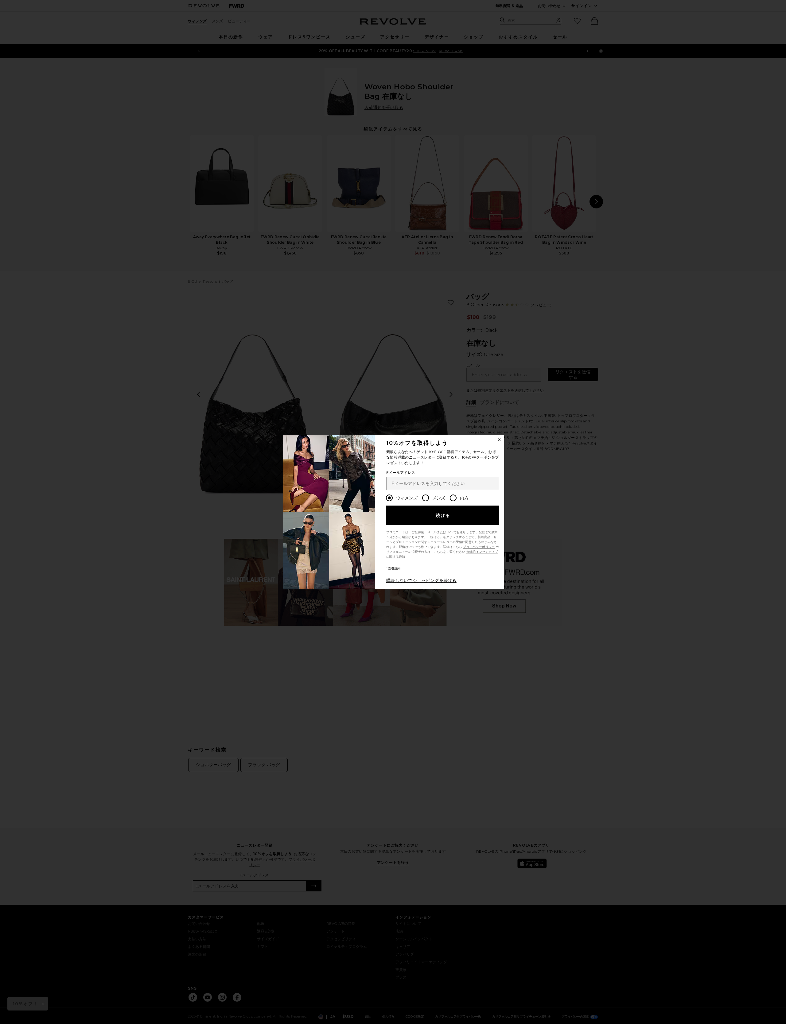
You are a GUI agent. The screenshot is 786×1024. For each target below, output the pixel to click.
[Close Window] (499, 439)
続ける (443, 515)
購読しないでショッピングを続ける (421, 580)
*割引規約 (393, 568)
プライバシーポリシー (479, 547)
